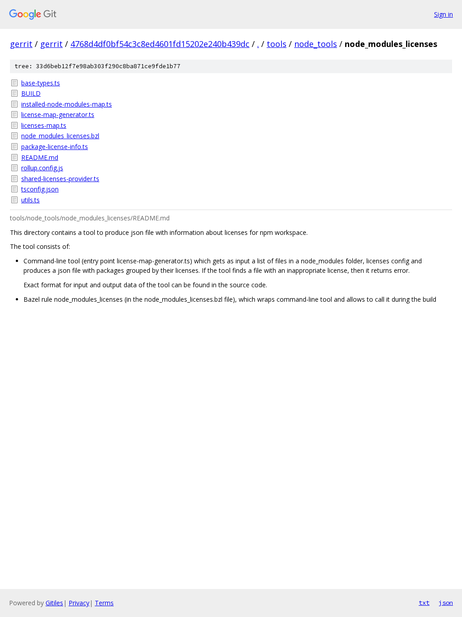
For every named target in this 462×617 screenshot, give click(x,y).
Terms (104, 602)
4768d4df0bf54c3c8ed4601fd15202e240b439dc (159, 43)
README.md (39, 157)
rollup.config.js (42, 168)
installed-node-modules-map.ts (66, 104)
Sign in (443, 14)
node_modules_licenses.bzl (60, 135)
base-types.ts (40, 83)
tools (276, 43)
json (446, 602)
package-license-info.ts (54, 146)
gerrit (21, 43)
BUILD (31, 93)
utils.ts (30, 200)
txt (424, 602)
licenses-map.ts (43, 125)
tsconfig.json (40, 189)
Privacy (79, 602)
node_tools (315, 43)
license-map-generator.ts (57, 114)
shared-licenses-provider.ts (60, 178)
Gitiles (54, 602)
